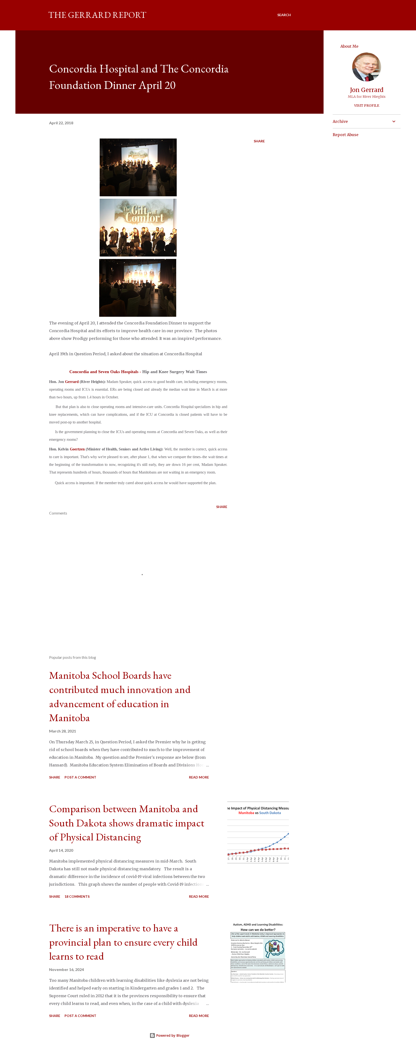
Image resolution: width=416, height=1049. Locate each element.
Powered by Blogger (172, 1035)
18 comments (77, 896)
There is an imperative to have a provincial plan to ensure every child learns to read (123, 942)
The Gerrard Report (97, 14)
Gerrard (72, 382)
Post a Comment (80, 777)
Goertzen (77, 449)
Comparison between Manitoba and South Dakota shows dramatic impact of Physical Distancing (126, 823)
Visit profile (366, 105)
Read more (199, 777)
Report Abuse (345, 134)
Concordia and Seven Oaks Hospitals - (105, 371)
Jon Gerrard (367, 90)
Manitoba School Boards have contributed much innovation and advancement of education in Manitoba (120, 696)
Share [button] (259, 141)
